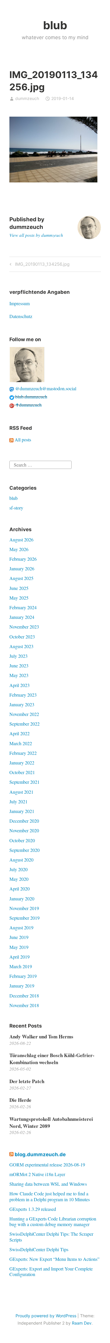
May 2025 (18, 598)
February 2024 (23, 607)
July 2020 (18, 869)
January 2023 (21, 704)
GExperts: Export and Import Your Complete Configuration (51, 1271)
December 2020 (24, 821)
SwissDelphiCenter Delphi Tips (38, 1249)
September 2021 (24, 782)
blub (55, 25)
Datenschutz (20, 316)
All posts (22, 439)
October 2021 (22, 772)
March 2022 (20, 743)
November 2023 (24, 627)
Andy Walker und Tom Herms (41, 1036)
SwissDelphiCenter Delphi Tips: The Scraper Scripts (51, 1236)
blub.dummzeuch (30, 396)
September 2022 (24, 724)
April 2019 (19, 957)
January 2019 (21, 986)
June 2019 (18, 937)
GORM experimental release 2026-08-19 (47, 1164)
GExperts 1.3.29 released (32, 1209)
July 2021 (18, 801)
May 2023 (18, 675)
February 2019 (23, 976)
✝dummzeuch (28, 405)
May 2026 (18, 549)
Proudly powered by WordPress (46, 1315)
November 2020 (24, 830)
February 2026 (23, 559)
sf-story (16, 508)
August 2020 (21, 860)
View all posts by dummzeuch (36, 235)
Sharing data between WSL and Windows (48, 1184)
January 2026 (21, 568)
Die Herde (20, 1100)
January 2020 (21, 898)
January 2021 (21, 811)
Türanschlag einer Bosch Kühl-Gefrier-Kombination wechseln (51, 1059)
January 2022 (21, 762)
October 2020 (22, 840)
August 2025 (21, 578)
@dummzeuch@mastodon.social (45, 388)
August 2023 (21, 646)
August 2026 (21, 539)
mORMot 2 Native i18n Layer (37, 1174)
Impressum (19, 303)
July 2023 (18, 656)
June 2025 (18, 588)
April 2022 (19, 733)
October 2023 (22, 636)
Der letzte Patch (26, 1081)
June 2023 (18, 665)
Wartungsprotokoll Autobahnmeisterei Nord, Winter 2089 (51, 1122)
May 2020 (18, 879)
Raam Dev (82, 1322)
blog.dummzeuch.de (40, 1154)
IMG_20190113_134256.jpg (41, 265)
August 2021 (21, 792)
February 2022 (23, 753)
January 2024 (21, 617)
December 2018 (24, 995)
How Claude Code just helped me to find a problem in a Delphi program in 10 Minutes (49, 1196)
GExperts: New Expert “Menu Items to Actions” (54, 1259)
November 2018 (24, 1005)
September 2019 (24, 918)
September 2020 (24, 850)
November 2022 (24, 714)
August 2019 (21, 927)
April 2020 (19, 888)
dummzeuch (27, 98)
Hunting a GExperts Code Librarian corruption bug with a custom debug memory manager (52, 1221)
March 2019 (20, 966)
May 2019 (18, 947)
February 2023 (23, 695)
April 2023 (19, 685)
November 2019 (24, 908)
